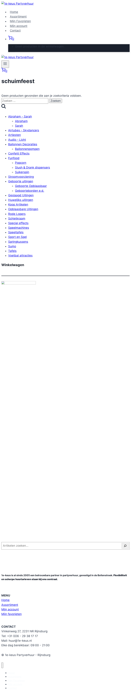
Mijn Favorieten (20, 21)
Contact (15, 30)
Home (14, 12)
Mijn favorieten (11, 614)
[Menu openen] (5, 64)
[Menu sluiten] (2, 665)
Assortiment (18, 16)
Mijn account (18, 26)
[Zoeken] (125, 546)
